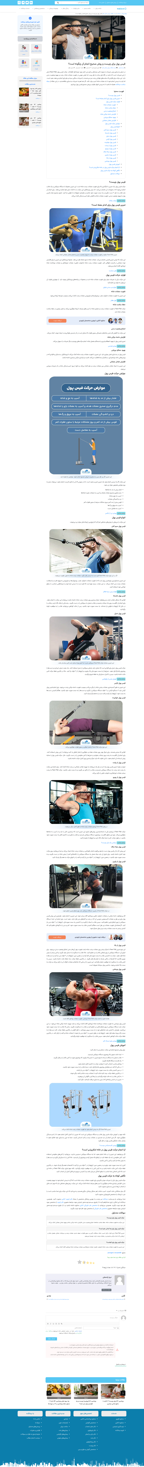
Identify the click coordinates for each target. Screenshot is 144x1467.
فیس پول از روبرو (110, 149)
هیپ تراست (112, 271)
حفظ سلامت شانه (110, 108)
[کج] (50, 1324)
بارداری (66, 1419)
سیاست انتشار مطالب (33, 1438)
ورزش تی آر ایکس (110, 513)
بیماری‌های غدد (63, 1430)
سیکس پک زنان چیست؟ (108, 843)
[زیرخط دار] (53, 1324)
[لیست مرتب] (56, 1324)
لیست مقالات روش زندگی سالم (109, 14)
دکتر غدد (93, 1438)
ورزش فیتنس (112, 346)
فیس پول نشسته (110, 133)
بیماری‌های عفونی (62, 1438)
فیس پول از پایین (110, 155)
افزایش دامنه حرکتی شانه (108, 114)
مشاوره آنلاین (119, 1423)
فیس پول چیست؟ (114, 95)
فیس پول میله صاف (109, 152)
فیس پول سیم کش (110, 130)
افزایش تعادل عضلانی (109, 120)
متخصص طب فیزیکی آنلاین (89, 1205)
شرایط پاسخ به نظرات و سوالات (30, 1434)
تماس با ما (102, 3)
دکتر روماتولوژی (91, 1442)
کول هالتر (113, 300)
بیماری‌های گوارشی (62, 1434)
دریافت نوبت (57, 321)
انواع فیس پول (115, 127)
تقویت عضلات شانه (110, 105)
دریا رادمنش (121, 68)
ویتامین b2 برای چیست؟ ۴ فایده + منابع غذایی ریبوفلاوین (35, 107)
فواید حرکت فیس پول (113, 102)
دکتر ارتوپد (60, 1202)
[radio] (93, 1263)
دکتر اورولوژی (92, 1430)
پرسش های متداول (111, 3)
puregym (110, 1253)
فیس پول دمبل (111, 136)
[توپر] (48, 1324)
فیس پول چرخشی (110, 161)
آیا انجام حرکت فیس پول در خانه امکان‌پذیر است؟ (104, 167)
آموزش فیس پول (114, 164)
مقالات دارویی (23, 66)
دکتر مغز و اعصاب (90, 1427)
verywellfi (118, 1253)
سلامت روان (64, 1427)
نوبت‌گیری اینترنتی (118, 1427)
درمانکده (105, 1199)
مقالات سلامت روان (36, 51)
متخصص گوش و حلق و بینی (87, 1449)
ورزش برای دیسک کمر (109, 1041)
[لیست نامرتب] (59, 1324)
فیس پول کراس (111, 139)
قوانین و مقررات (35, 1430)
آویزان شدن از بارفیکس (109, 679)
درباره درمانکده (122, 3)
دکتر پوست (92, 1446)
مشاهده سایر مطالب (106, 1290)
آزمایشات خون (63, 1423)
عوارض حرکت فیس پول (112, 124)
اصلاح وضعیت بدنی (110, 111)
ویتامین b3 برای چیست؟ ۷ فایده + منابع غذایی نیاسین (35, 120)
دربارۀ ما (37, 1423)
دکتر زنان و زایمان (90, 1434)
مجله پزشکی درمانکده (122, 14)
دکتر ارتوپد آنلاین (67, 1199)
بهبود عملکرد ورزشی (110, 117)
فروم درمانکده (119, 1430)
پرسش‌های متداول (34, 1427)
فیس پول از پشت (110, 145)
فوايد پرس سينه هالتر (109, 592)
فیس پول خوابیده (110, 142)
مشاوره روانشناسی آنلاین (88, 1419)
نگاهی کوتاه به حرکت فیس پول (110, 171)
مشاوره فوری (120, 1419)
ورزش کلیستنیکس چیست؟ (107, 1145)
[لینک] (61, 1324)
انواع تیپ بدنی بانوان (109, 287)
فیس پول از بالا (111, 158)
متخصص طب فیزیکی (100, 1208)
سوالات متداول (115, 174)
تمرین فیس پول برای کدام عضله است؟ (108, 99)
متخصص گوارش (91, 1423)
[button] (49, 1393)
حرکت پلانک (112, 201)
